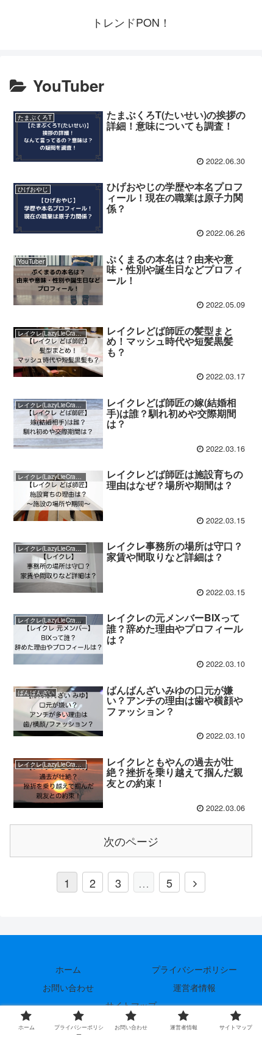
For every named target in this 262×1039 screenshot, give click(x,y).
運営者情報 (194, 987)
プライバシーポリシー (194, 969)
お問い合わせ (68, 987)
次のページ (131, 841)
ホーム (68, 969)
